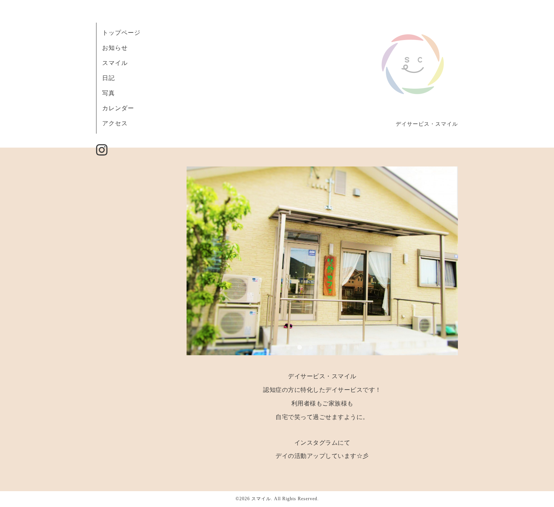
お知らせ (115, 48)
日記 (108, 78)
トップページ (121, 32)
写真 (108, 93)
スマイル (115, 63)
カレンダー (118, 108)
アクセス (115, 123)
